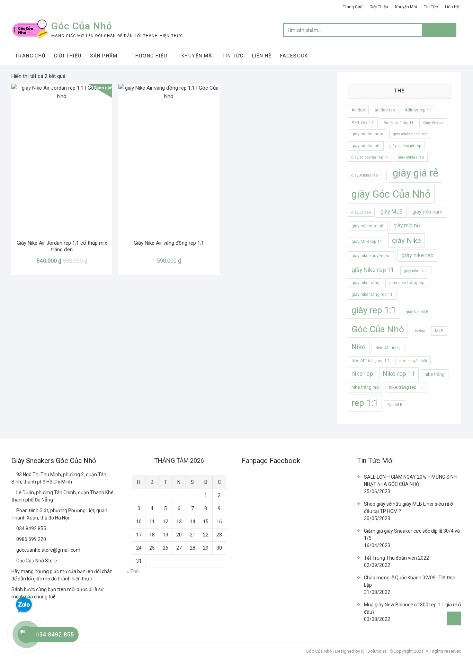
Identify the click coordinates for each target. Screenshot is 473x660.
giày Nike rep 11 (372, 269)
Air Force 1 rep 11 (398, 122)
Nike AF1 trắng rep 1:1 (370, 361)
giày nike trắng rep (407, 282)
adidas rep (385, 110)
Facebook (294, 55)
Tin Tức (431, 6)
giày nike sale (416, 271)
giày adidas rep (411, 157)
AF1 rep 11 (362, 122)
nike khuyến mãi (413, 361)
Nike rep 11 (399, 373)
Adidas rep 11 (418, 110)
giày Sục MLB (417, 312)
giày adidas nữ (365, 145)
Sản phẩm (104, 55)
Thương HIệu (149, 55)
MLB (439, 330)
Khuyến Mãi (406, 6)
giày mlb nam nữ (367, 226)
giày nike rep (417, 255)
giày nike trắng (365, 282)
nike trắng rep (365, 387)
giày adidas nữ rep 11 (369, 157)
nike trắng (435, 374)
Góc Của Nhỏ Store (36, 560)
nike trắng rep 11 (406, 387)
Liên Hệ (452, 6)
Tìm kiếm (439, 30)
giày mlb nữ (406, 225)
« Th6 (133, 571)
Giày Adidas (433, 122)
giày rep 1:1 (373, 310)
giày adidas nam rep (410, 134)
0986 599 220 (30, 539)
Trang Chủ (353, 6)
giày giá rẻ (415, 173)
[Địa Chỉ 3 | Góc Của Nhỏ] (13, 510)
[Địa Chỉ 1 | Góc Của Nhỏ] (13, 474)
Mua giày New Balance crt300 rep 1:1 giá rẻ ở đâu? (412, 608)
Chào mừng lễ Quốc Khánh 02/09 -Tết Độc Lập (409, 581)
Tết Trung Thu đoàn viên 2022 (396, 558)
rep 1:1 (364, 403)
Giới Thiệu (378, 6)
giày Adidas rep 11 (367, 175)
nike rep (362, 373)
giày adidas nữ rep (405, 146)
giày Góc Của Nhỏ (391, 194)
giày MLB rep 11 (366, 241)
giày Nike (406, 240)
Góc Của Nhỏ (81, 26)
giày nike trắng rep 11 (372, 294)
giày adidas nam (367, 134)
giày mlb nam (427, 212)
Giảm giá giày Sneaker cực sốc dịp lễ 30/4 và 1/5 (412, 534)
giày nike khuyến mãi (371, 255)
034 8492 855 (30, 528)
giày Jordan (361, 212)
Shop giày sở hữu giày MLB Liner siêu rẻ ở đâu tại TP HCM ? (408, 507)
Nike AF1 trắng (388, 348)
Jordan (419, 331)
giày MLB (392, 211)
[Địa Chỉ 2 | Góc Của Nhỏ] (13, 492)
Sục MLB (395, 405)
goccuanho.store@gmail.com (47, 550)
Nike (358, 347)
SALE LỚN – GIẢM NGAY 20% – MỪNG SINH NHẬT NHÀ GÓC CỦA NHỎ (410, 480)
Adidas (358, 110)
